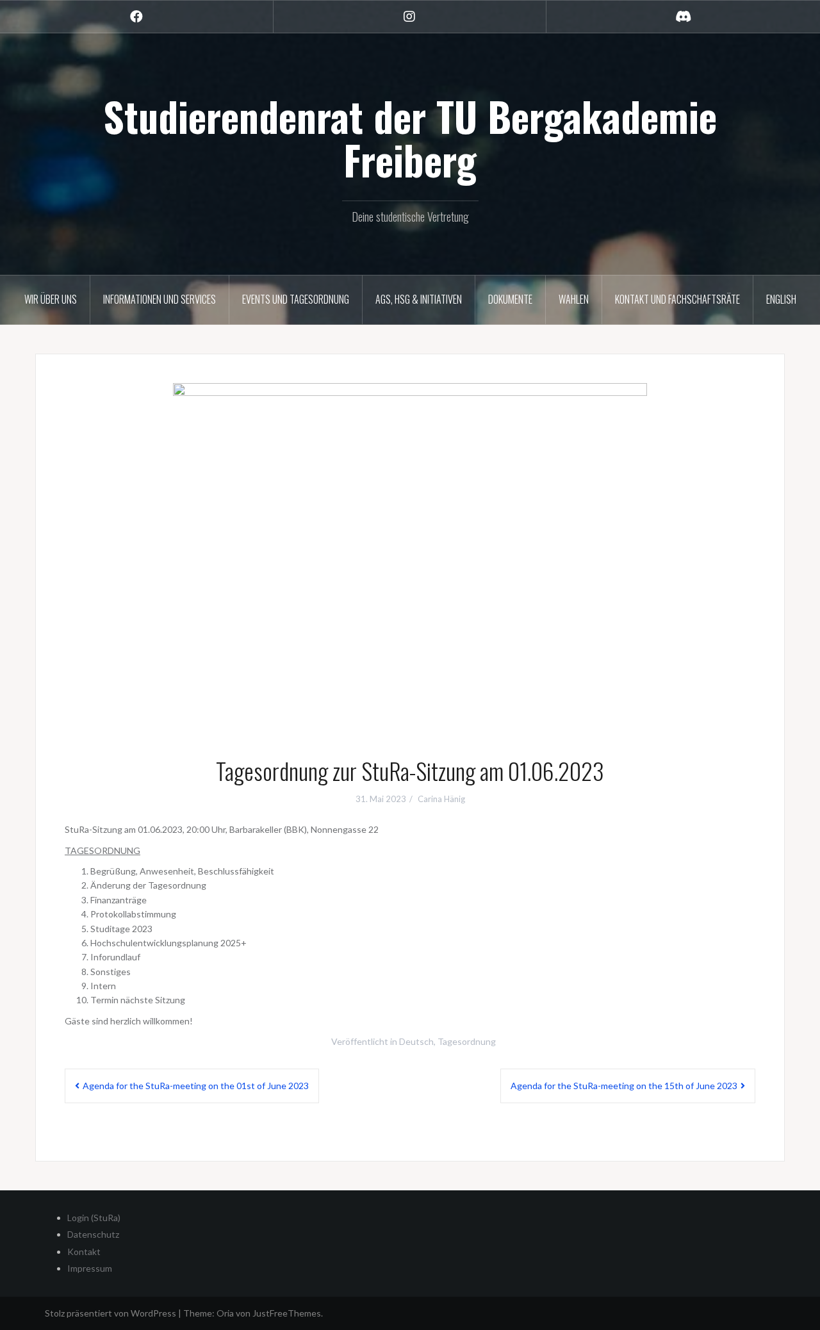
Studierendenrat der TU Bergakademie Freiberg (410, 137)
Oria (225, 1313)
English (781, 299)
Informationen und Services (159, 299)
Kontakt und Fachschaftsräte (677, 299)
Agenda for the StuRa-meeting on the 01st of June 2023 (196, 1085)
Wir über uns (50, 299)
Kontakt (84, 1251)
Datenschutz (93, 1234)
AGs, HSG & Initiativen (418, 299)
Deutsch (416, 1041)
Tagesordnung (467, 1041)
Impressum (89, 1268)
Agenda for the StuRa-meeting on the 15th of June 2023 (624, 1085)
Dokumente (510, 299)
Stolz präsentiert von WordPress (110, 1313)
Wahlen (574, 299)
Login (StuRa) (93, 1217)
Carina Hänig (441, 799)
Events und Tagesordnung (295, 299)
